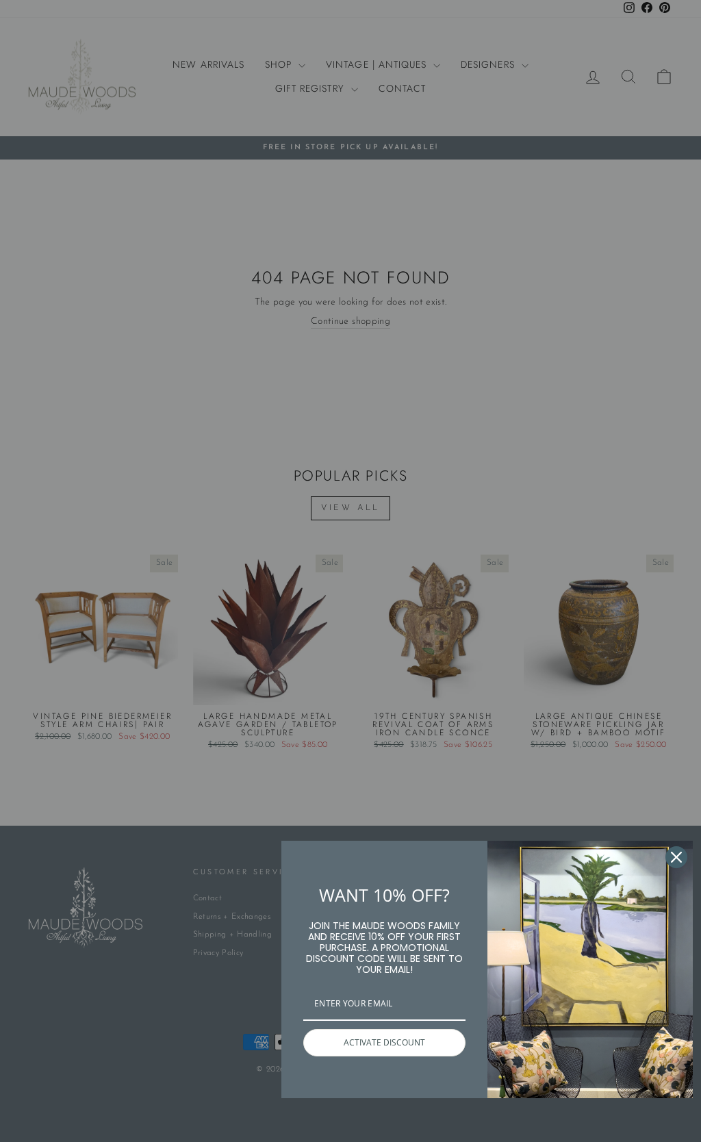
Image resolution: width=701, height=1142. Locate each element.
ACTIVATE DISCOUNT (384, 1042)
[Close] (676, 857)
